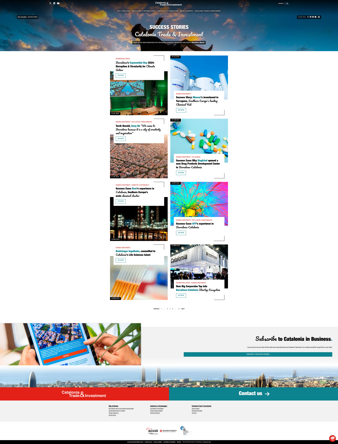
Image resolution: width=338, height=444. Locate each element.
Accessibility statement (169, 442)
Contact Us (194, 413)
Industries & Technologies (144, 11)
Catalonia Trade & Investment (208, 11)
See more (122, 76)
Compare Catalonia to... (114, 413)
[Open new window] (332, 438)
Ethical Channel (158, 442)
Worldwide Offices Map (197, 410)
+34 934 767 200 (207, 442)
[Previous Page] (156, 308)
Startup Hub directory (155, 413)
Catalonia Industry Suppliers (156, 410)
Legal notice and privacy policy (135, 442)
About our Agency (195, 408)
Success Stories (112, 415)
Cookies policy (148, 442)
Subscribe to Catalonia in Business (258, 354)
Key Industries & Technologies (156, 408)
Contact (281, 3)
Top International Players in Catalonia (117, 410)
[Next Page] (183, 308)
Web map (179, 442)
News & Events (186, 11)
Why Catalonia (123, 11)
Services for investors (167, 11)
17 (179, 309)
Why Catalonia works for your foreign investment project (121, 408)
